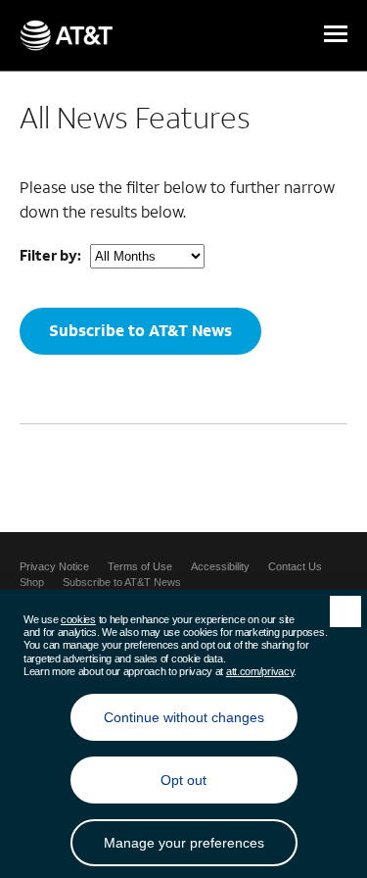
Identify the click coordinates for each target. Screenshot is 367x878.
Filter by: (50, 255)
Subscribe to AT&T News (140, 329)
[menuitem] (54, 566)
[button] (335, 35)
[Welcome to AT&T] (66, 35)
